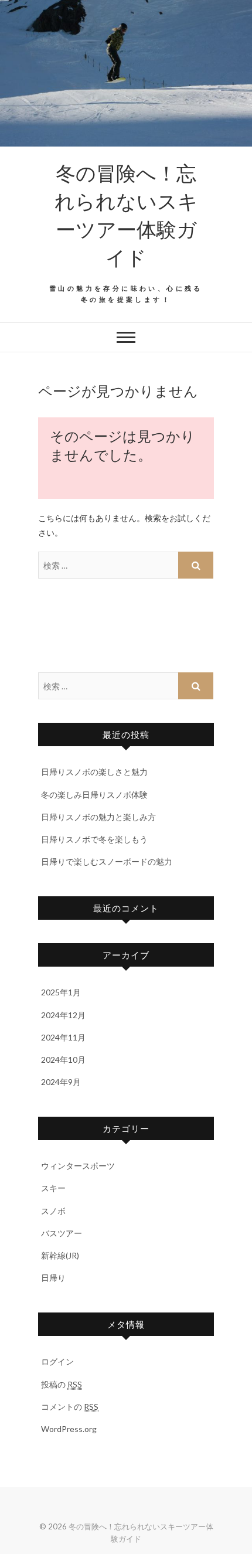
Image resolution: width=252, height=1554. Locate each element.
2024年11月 (63, 1037)
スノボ (53, 1211)
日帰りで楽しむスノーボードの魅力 (106, 861)
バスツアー (61, 1233)
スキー (53, 1188)
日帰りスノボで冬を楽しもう (94, 839)
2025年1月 (61, 992)
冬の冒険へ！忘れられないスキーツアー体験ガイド (126, 214)
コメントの (69, 1407)
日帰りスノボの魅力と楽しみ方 (98, 817)
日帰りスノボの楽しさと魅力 (94, 772)
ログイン (57, 1361)
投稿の (61, 1384)
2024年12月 (63, 1015)
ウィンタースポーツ (78, 1166)
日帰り (53, 1278)
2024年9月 (61, 1082)
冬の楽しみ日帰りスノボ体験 (94, 795)
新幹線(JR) (60, 1255)
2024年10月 (63, 1060)
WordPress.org (69, 1429)
